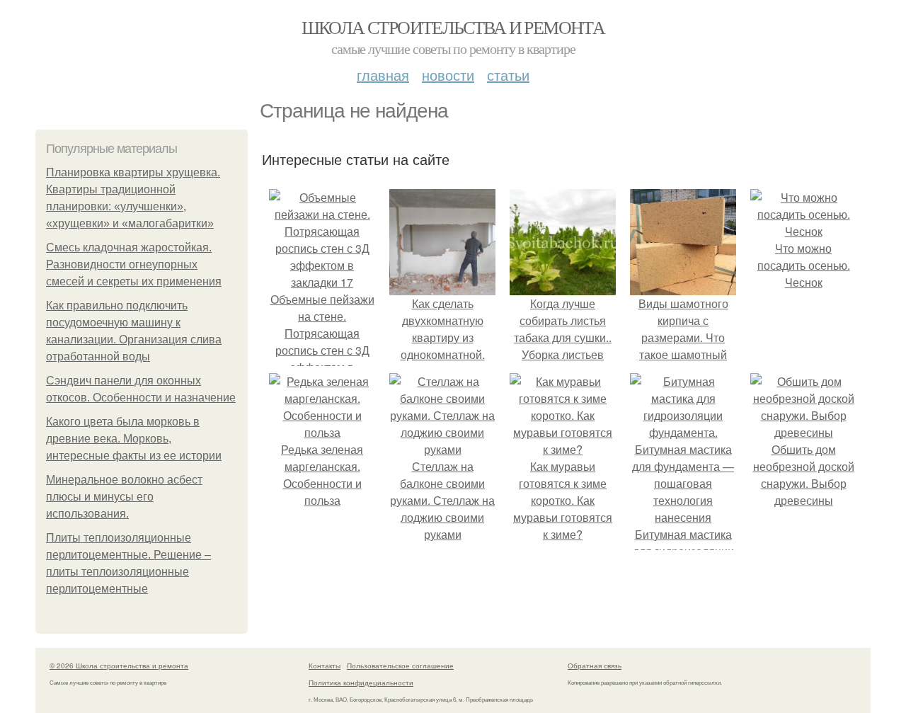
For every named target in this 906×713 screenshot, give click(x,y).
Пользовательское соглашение (400, 666)
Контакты (324, 666)
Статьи (508, 74)
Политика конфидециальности (361, 683)
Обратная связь (594, 666)
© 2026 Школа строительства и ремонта (119, 666)
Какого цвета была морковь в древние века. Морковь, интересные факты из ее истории (134, 439)
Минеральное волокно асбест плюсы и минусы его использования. (124, 497)
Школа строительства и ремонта (453, 27)
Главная (383, 74)
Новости (448, 74)
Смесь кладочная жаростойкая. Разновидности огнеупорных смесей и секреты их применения (134, 264)
